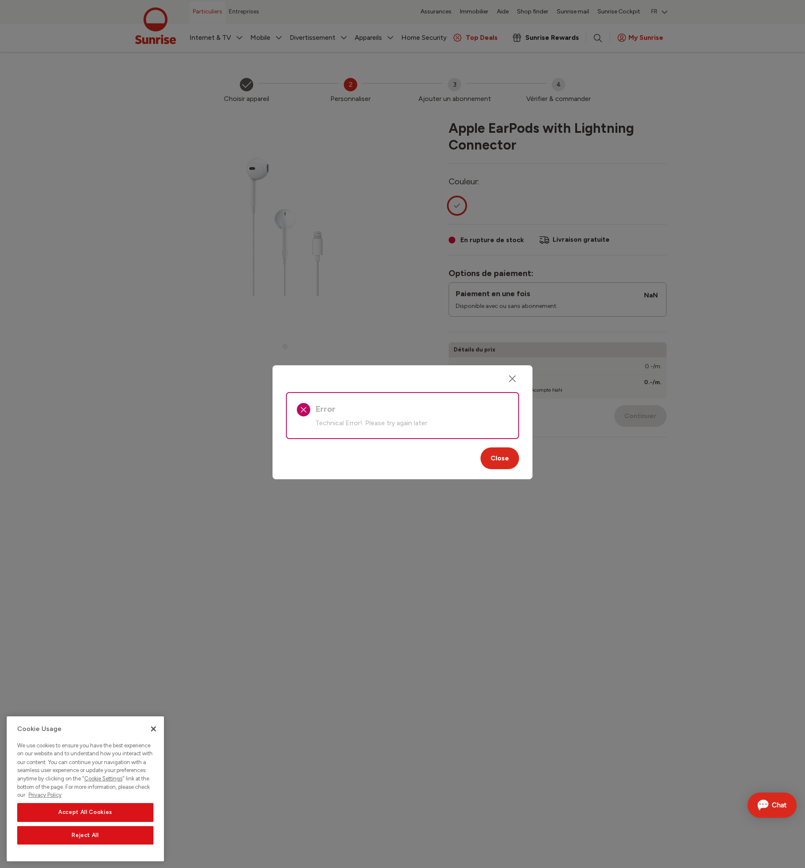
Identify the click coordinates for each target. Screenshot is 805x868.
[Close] (512, 378)
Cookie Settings (103, 778)
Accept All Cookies (85, 812)
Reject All (85, 835)
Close (500, 458)
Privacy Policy (45, 795)
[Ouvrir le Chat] (772, 805)
